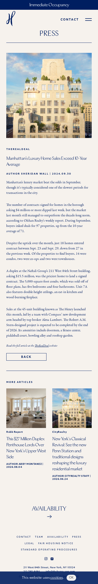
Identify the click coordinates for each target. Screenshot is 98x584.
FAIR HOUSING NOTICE (55, 543)
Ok (71, 577)
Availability (49, 509)
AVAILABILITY (57, 537)
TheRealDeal (42, 345)
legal (29, 543)
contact (70, 19)
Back (26, 356)
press (76, 537)
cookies (56, 577)
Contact (24, 537)
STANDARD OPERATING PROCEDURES (49, 550)
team (39, 537)
